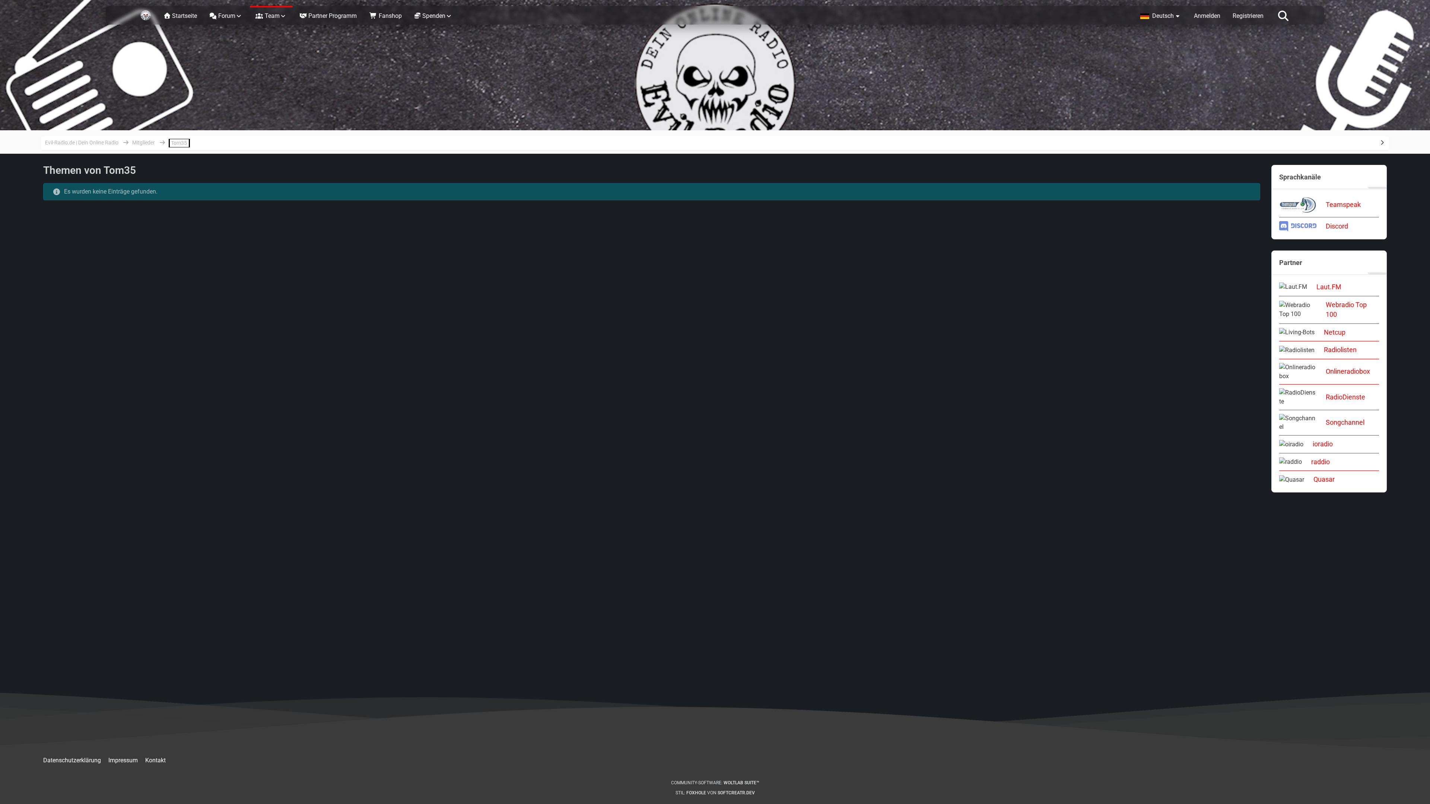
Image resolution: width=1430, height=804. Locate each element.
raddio (1320, 462)
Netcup (1334, 332)
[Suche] (1283, 15)
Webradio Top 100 (1346, 310)
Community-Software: (715, 782)
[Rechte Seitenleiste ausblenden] (1382, 143)
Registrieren (1248, 15)
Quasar (1324, 479)
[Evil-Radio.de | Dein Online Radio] (145, 15)
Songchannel (1345, 422)
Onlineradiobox (1348, 371)
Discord (1337, 226)
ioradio (1323, 444)
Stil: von (715, 792)
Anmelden (1207, 15)
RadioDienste (1345, 397)
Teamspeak (1343, 204)
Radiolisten (1340, 350)
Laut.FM (1328, 287)
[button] (1161, 15)
